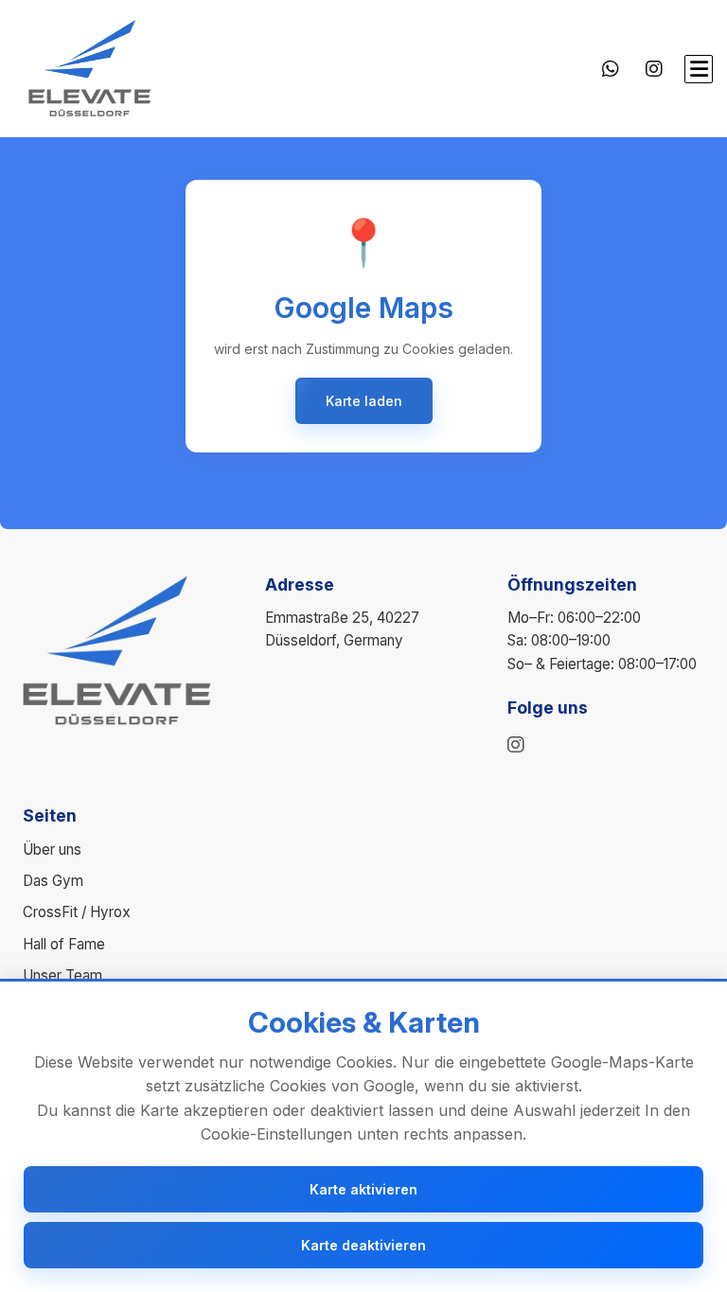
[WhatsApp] (610, 69)
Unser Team (62, 975)
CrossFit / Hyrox (77, 912)
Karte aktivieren (363, 1189)
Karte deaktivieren (363, 1245)
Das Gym (53, 881)
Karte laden (364, 401)
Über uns (52, 849)
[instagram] (515, 745)
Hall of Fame (64, 944)
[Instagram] (654, 69)
